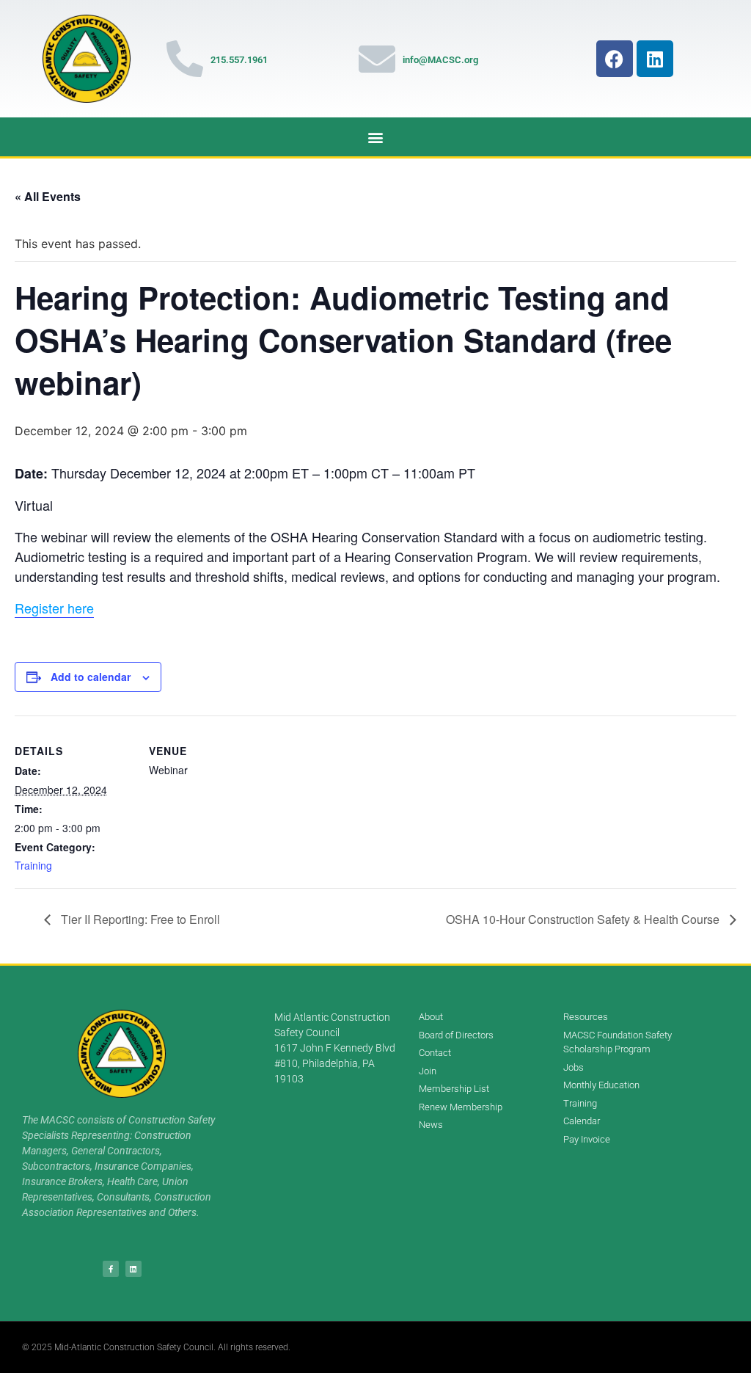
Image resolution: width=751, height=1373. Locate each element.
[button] (376, 137)
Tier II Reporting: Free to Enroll (139, 919)
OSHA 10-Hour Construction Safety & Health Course (584, 919)
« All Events (48, 196)
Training (33, 865)
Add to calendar (91, 676)
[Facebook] (614, 58)
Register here (54, 607)
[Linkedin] (655, 58)
